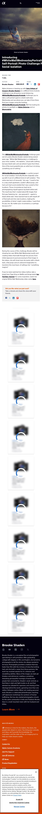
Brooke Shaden (7, 84)
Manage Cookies (19, 806)
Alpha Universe (23, 107)
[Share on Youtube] (9, 650)
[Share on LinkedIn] (35, 84)
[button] (38, 3)
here (34, 279)
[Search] (20, 3)
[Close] (36, 772)
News (6, 759)
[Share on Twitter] (31, 84)
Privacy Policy (17, 795)
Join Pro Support (8, 752)
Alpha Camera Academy (11, 748)
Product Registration (9, 763)
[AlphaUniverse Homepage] (4, 3)
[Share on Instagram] (22, 650)
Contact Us (6, 744)
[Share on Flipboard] (39, 84)
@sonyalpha (6, 109)
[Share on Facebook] (27, 84)
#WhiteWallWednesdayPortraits (13, 95)
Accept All (19, 799)
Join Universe (8, 755)
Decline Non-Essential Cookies (19, 802)
